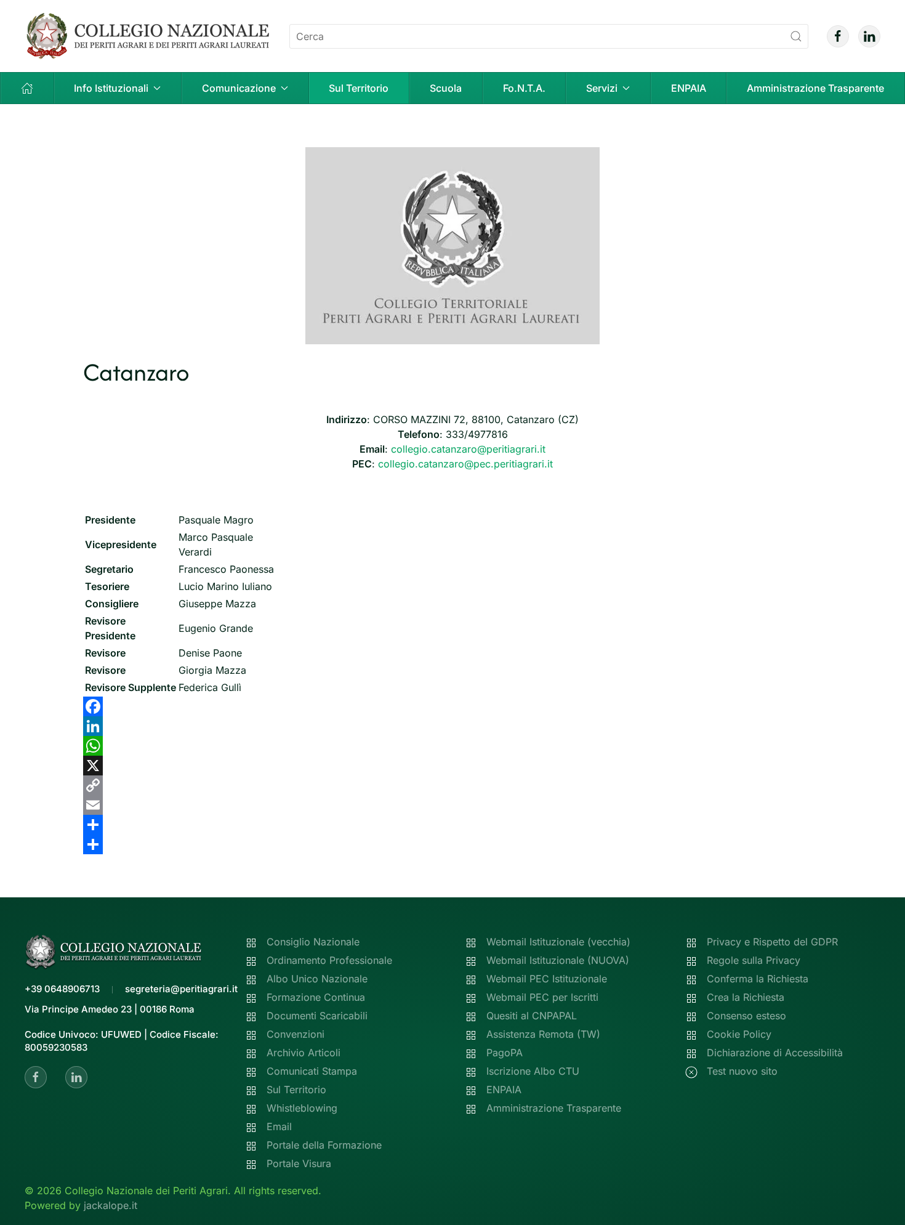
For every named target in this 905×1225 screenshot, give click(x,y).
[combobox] (548, 36)
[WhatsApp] (452, 746)
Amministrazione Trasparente (815, 88)
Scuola (446, 88)
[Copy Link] (452, 785)
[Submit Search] (796, 36)
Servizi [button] (601, 88)
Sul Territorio (358, 88)
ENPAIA (688, 88)
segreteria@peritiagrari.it (181, 989)
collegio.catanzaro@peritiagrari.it (468, 449)
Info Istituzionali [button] (111, 88)
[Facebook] (452, 706)
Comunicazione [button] (239, 88)
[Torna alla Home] (148, 36)
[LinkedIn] (452, 726)
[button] (27, 88)
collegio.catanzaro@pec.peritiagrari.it (465, 464)
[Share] (452, 825)
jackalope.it (110, 1205)
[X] (452, 765)
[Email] (452, 805)
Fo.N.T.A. (524, 88)
